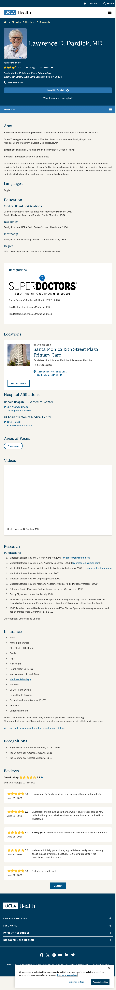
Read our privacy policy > (67, 975)
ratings (30, 67)
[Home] (5, 22)
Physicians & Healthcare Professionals (31, 22)
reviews (44, 67)
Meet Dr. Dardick (56, 90)
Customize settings (76, 982)
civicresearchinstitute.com (76, 557)
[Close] (109, 968)
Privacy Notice (28, 964)
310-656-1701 (15, 82)
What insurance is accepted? (58, 98)
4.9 (19, 67)
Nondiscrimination (46, 964)
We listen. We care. (101, 964)
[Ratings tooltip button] (52, 67)
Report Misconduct (66, 964)
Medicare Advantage (20, 679)
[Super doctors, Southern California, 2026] (58, 285)
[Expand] (110, 918)
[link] (41, 955)
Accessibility (84, 964)
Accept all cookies (100, 982)
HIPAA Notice (13, 964)
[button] (90, 3)
